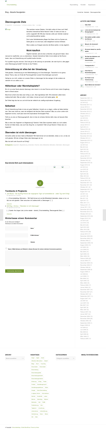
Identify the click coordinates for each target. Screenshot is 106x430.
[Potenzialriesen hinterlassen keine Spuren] (65, 169)
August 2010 (84, 218)
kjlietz (40, 25)
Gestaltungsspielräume (37, 387)
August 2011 (84, 191)
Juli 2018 (83, 102)
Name (32, 228)
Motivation (52, 145)
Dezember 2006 (85, 316)
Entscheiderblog (16, 427)
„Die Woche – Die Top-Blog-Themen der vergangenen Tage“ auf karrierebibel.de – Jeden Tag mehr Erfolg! (38, 194)
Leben (45, 396)
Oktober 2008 (84, 267)
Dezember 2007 (85, 289)
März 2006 (83, 336)
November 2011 (85, 185)
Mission (46, 399)
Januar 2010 (84, 234)
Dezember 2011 (85, 183)
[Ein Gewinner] (57, 169)
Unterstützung (43, 411)
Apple (37, 358)
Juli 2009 (83, 247)
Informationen (45, 393)
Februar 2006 (84, 338)
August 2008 (84, 272)
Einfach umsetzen (27, 25)
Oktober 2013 (84, 138)
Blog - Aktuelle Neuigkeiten (15, 12)
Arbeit (42, 358)
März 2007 (83, 310)
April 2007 (83, 307)
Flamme (37, 145)
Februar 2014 (84, 129)
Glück (46, 387)
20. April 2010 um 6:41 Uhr (13, 207)
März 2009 (83, 256)
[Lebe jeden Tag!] (33, 169)
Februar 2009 (84, 258)
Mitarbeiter (46, 145)
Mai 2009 (83, 252)
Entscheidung (34, 369)
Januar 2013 (84, 156)
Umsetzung (41, 408)
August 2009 (84, 245)
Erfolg (39, 381)
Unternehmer (34, 411)
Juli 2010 (83, 220)
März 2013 (83, 151)
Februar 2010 (84, 232)
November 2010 (85, 212)
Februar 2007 (84, 312)
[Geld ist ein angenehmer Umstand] (41, 169)
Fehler (44, 381)
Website (33, 242)
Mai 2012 (83, 171)
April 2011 (83, 200)
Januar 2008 (84, 287)
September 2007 (85, 296)
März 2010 (83, 229)
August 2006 (84, 325)
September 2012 (85, 163)
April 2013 (83, 149)
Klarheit (33, 396)
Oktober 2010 (84, 214)
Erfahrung (33, 381)
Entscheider (43, 367)
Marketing (39, 399)
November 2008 (85, 265)
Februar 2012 (84, 178)
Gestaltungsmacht (41, 384)
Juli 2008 (83, 274)
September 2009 (85, 243)
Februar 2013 (84, 154)
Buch (37, 363)
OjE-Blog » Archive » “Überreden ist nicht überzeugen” (23, 206)
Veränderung (34, 414)
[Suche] (99, 4)
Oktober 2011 (84, 187)
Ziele (34, 25)
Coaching (43, 363)
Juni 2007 (83, 303)
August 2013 (84, 142)
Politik (43, 402)
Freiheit (33, 384)
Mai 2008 (83, 278)
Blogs (32, 363)
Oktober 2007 (84, 294)
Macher (33, 399)
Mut (39, 402)
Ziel (32, 417)
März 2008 (83, 283)
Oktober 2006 (84, 321)
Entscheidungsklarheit (37, 375)
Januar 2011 (84, 207)
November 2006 (85, 318)
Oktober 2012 (84, 160)
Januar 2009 (84, 261)
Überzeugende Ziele (15, 21)
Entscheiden (34, 367)
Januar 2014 (84, 131)
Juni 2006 (83, 330)
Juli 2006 (83, 327)
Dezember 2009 (85, 236)
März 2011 (83, 203)
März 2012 (83, 176)
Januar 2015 (84, 125)
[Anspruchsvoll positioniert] (17, 169)
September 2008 (85, 269)
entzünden (31, 145)
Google (33, 390)
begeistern (16, 145)
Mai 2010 (83, 225)
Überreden (59, 145)
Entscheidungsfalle (36, 372)
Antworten (9, 204)
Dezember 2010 (85, 209)
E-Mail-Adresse (35, 235)
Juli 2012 (83, 167)
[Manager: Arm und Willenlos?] (9, 169)
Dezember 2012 (85, 158)
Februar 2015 (84, 122)
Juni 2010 (83, 223)
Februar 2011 (84, 205)
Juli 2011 (83, 194)
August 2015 (84, 116)
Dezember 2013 (85, 134)
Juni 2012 (83, 169)
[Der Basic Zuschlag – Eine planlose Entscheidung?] (25, 169)
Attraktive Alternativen (36, 361)
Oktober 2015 (84, 114)
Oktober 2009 (84, 240)
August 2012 (84, 165)
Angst (32, 358)
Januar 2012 (84, 180)
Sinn (41, 405)
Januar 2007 (84, 314)
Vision (41, 414)
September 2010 (85, 216)
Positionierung (35, 405)
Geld (41, 145)
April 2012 (83, 174)
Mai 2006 (83, 332)
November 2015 (85, 111)
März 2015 (83, 120)
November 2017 (85, 105)
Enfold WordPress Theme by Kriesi (30, 427)
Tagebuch (33, 408)
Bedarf (46, 361)
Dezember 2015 (85, 109)
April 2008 (83, 281)
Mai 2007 (83, 305)
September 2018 (85, 100)
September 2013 (85, 140)
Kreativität (39, 396)
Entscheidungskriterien (37, 378)
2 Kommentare (17, 25)
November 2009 (85, 238)
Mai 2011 (83, 198)
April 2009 (83, 254)
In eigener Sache (35, 393)
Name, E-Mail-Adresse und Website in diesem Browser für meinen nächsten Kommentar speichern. (35, 249)
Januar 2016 (84, 107)
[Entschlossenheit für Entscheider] (49, 169)
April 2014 (83, 127)
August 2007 (84, 298)
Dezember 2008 (85, 263)
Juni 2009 (83, 249)
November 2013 (85, 136)
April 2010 (83, 227)
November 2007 (85, 292)
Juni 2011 (83, 196)
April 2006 (83, 334)
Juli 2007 (83, 301)
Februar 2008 (84, 285)
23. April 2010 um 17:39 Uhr (14, 195)
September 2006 (85, 323)
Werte (46, 414)
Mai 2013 (83, 147)
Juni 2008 (83, 276)
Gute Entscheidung (42, 390)
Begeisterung (23, 145)
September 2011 (85, 189)
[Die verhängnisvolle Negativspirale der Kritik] (1, 215)
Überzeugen (66, 145)
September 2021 (85, 98)
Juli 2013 (83, 145)
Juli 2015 (83, 118)
